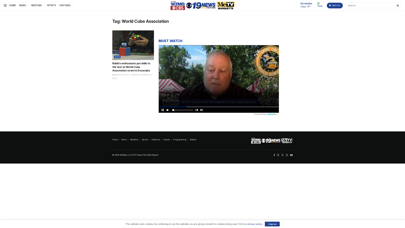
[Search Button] (398, 5)
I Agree (272, 224)
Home (12, 5)
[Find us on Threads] (278, 155)
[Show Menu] (5, 5)
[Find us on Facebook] (274, 155)
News (22, 5)
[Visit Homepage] (203, 5)
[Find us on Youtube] (291, 155)
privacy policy (255, 224)
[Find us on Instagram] (287, 155)
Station (193, 139)
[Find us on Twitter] (282, 155)
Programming (179, 139)
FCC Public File (139, 155)
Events (166, 139)
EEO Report (153, 155)
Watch (336, 5)
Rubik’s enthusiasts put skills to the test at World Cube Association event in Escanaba (131, 67)
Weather (36, 5)
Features (65, 5)
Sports (51, 5)
